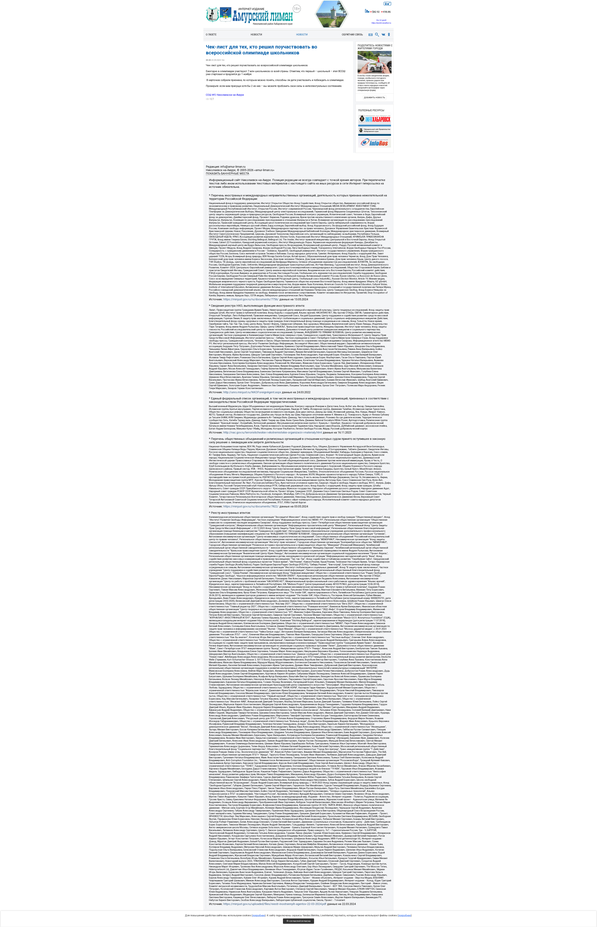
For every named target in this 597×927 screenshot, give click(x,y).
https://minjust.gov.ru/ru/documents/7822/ (251, 506)
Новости (256, 34)
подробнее (258, 915)
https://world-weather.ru (381, 23)
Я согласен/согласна (298, 921)
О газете (211, 34)
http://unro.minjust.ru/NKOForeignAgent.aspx (252, 392)
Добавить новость (374, 97)
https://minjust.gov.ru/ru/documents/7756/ (251, 299)
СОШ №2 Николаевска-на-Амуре (225, 94)
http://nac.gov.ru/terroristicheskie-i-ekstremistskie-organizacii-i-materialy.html (272, 432)
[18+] (249, 16)
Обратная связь (352, 34)
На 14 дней (381, 20)
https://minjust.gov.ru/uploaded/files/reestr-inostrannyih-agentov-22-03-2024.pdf (274, 904)
